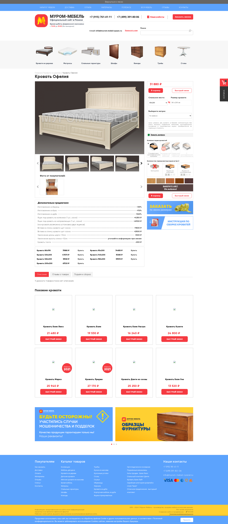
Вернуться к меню (114, 2)
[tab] (42, 274)
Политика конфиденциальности (181, 514)
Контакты (183, 7)
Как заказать (40, 467)
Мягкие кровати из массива (72, 479)
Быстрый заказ (182, 90)
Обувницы (98, 483)
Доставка (69, 7)
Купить (81, 250)
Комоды (64, 495)
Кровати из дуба (100, 489)
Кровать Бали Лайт (135, 479)
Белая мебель (66, 483)
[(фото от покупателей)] (52, 187)
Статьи (38, 483)
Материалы (106, 7)
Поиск (143, 28)
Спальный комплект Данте (138, 476)
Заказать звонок (183, 17)
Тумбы (96, 467)
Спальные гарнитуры (70, 489)
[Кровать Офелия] (89, 117)
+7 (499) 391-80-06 (128, 17)
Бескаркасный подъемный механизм (166, 155)
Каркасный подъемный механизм (176, 155)
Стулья (97, 479)
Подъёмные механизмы (137, 470)
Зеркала (97, 486)
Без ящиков (155, 171)
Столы (96, 476)
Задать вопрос (158, 135)
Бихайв (190, 512)
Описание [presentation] (42, 274)
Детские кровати (68, 476)
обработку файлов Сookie (95, 518)
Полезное (126, 7)
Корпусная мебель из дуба (105, 492)
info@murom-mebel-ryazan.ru (109, 31)
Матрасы (64, 486)
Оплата (87, 7)
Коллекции (65, 467)
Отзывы (165, 7)
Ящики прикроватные (103, 495)
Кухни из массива (101, 470)
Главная (38, 73)
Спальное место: (156, 98)
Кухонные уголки (101, 473)
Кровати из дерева (52, 73)
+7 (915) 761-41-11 (101, 17)
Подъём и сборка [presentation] (82, 274)
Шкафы (64, 492)
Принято (187, 520)
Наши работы (157, 17)
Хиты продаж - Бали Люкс (137, 473)
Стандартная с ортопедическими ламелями (153, 155)
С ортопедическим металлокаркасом (186, 155)
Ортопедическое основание (138, 467)
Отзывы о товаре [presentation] (60, 274)
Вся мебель (146, 7)
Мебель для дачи (68, 470)
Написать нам (131, 30)
